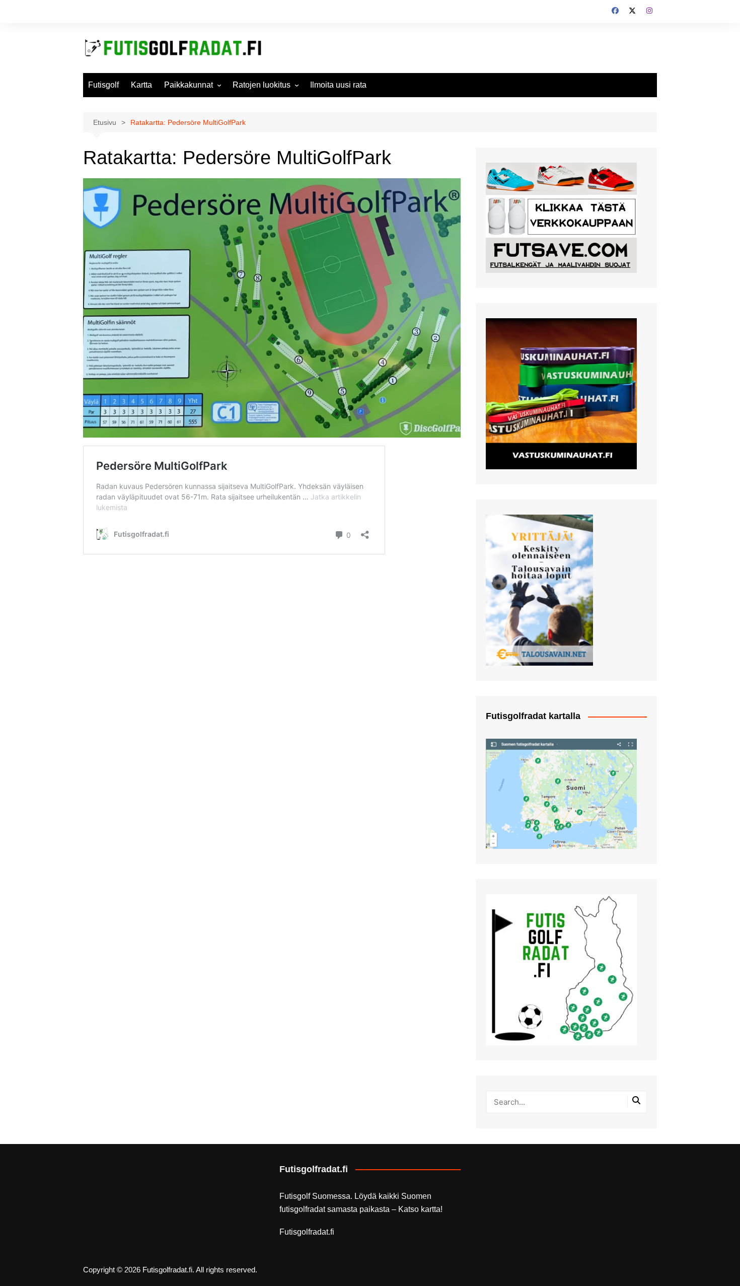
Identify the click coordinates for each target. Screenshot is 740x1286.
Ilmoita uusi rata (338, 85)
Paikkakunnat (188, 85)
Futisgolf (103, 85)
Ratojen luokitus (261, 85)
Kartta (141, 85)
